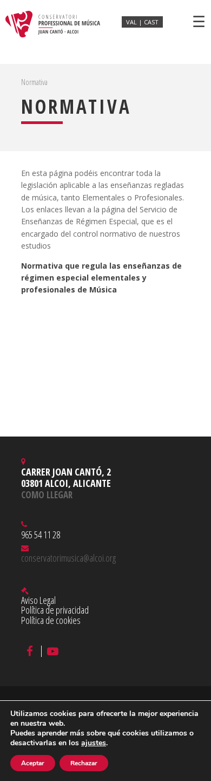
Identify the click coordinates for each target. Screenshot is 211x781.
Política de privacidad (55, 609)
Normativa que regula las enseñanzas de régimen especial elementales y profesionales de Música (101, 278)
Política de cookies (51, 620)
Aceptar (32, 763)
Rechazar (83, 763)
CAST (151, 22)
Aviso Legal (38, 600)
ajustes (93, 743)
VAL (132, 22)
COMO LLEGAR (46, 495)
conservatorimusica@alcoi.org (68, 557)
